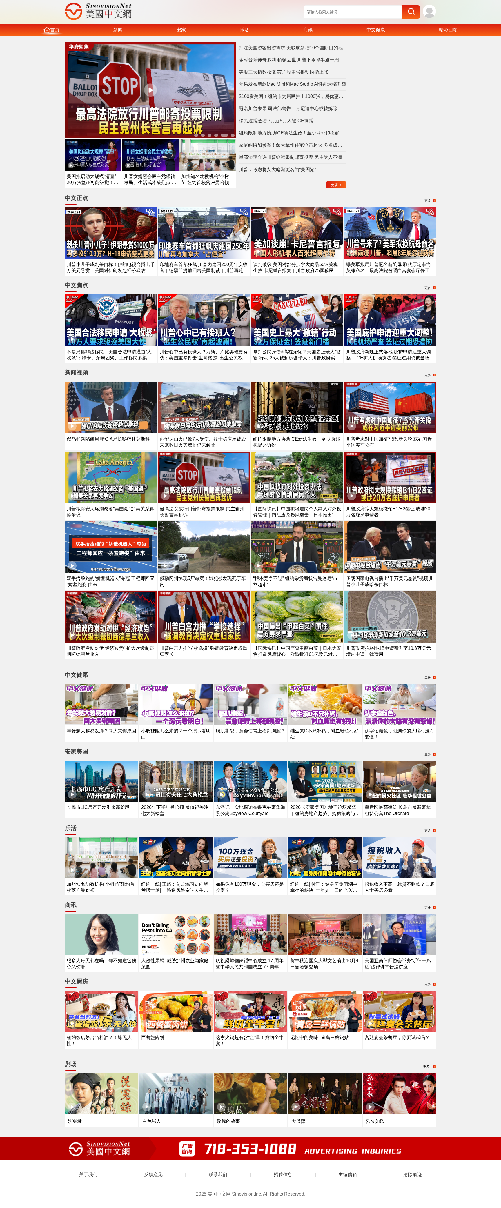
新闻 (118, 29)
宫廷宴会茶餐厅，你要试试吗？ (397, 1037)
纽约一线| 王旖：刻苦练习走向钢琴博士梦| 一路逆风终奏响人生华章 (174, 890)
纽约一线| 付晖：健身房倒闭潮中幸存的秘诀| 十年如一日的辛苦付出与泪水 (323, 890)
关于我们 (88, 1174)
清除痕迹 (412, 1174)
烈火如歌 (375, 1121)
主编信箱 (347, 1174)
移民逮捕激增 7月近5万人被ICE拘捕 (276, 120)
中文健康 (375, 29)
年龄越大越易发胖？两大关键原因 (101, 730)
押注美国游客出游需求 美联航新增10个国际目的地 (291, 47)
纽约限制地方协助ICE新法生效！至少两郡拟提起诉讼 (292, 132)
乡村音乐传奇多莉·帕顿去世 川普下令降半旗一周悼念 (292, 59)
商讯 (308, 29)
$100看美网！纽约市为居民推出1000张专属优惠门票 (292, 96)
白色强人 (151, 1121)
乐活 (244, 29)
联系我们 (218, 1174)
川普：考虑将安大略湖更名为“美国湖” (277, 169)
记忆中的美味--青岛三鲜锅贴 (319, 1037)
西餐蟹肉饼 (152, 1037)
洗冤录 (75, 1121)
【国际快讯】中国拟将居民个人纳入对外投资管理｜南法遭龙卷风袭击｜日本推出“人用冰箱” (297, 514)
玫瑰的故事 (228, 1121)
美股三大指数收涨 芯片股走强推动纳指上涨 (283, 72)
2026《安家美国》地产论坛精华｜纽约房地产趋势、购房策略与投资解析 (325, 813)
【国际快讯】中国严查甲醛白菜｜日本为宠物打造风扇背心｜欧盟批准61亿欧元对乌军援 (297, 654)
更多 (336, 185)
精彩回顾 (448, 29)
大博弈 (298, 1121)
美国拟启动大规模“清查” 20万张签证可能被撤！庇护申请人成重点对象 (92, 182)
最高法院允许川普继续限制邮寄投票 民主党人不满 (290, 157)
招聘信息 (283, 1174)
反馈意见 (153, 1174)
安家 (181, 29)
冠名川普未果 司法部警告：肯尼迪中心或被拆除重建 (292, 108)
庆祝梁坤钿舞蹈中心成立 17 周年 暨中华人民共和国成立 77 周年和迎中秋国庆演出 (250, 966)
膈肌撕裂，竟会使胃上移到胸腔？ (250, 730)
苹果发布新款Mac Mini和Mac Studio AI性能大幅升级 (292, 84)
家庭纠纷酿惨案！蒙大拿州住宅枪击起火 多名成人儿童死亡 (292, 145)
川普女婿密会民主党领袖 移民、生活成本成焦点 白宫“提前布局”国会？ (150, 182)
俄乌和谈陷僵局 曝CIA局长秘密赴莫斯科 (108, 438)
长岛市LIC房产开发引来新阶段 (98, 807)
